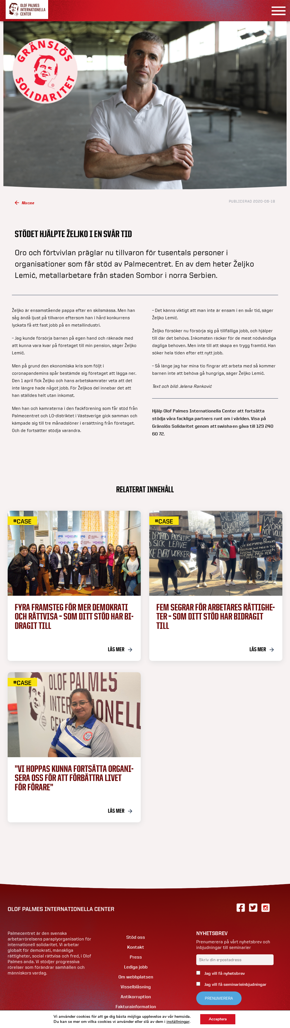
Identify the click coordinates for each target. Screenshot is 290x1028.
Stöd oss (135, 937)
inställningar (178, 1021)
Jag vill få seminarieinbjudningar (234, 984)
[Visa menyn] (277, 11)
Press (136, 957)
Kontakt (135, 947)
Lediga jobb (136, 967)
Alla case (28, 202)
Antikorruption (136, 996)
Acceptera (218, 1019)
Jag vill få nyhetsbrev (224, 973)
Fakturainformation (136, 1006)
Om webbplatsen (135, 977)
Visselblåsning (136, 986)
